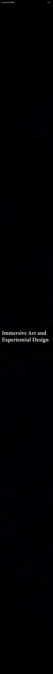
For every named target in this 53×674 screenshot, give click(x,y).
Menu (49, 2)
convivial (8, 2)
